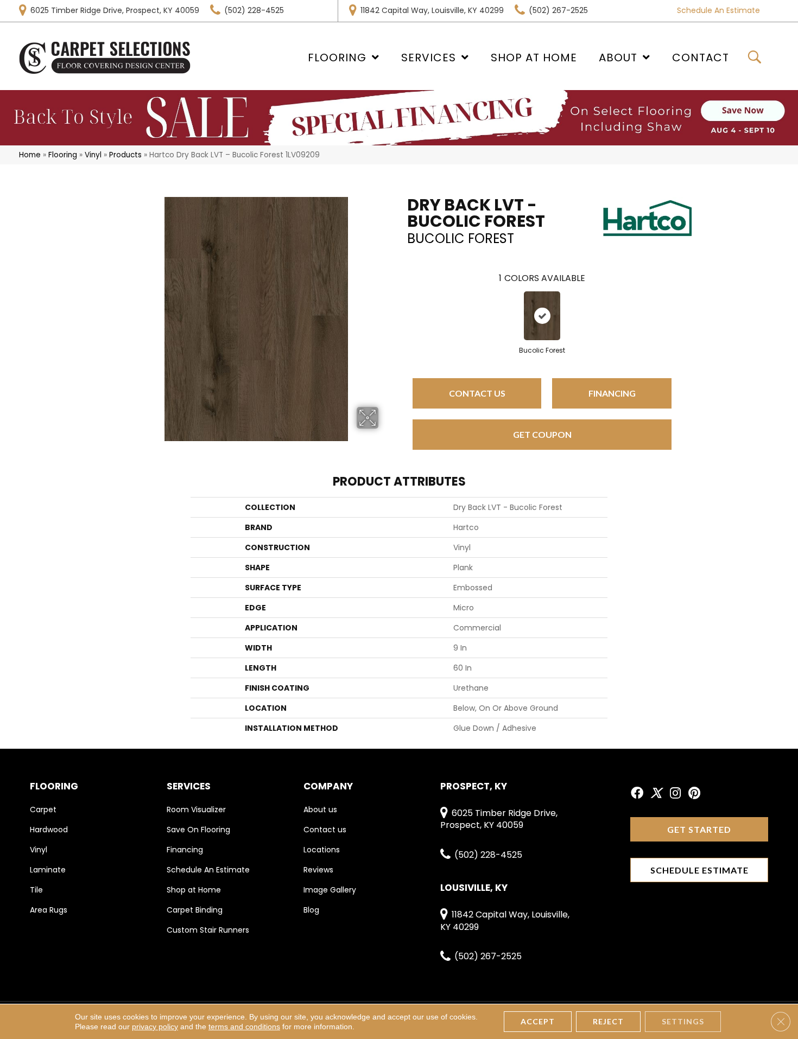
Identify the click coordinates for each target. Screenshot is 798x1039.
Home (30, 155)
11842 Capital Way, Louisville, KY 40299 (432, 10)
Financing (612, 393)
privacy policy (155, 1026)
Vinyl (93, 155)
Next (682, 304)
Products (125, 155)
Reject (608, 1021)
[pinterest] (694, 794)
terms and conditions (244, 1026)
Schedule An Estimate (718, 10)
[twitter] (656, 794)
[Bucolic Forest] (542, 316)
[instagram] (675, 794)
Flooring (62, 155)
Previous (402, 304)
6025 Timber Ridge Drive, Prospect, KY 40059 (114, 10)
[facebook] (637, 794)
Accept (538, 1021)
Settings (683, 1021)
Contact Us (477, 393)
